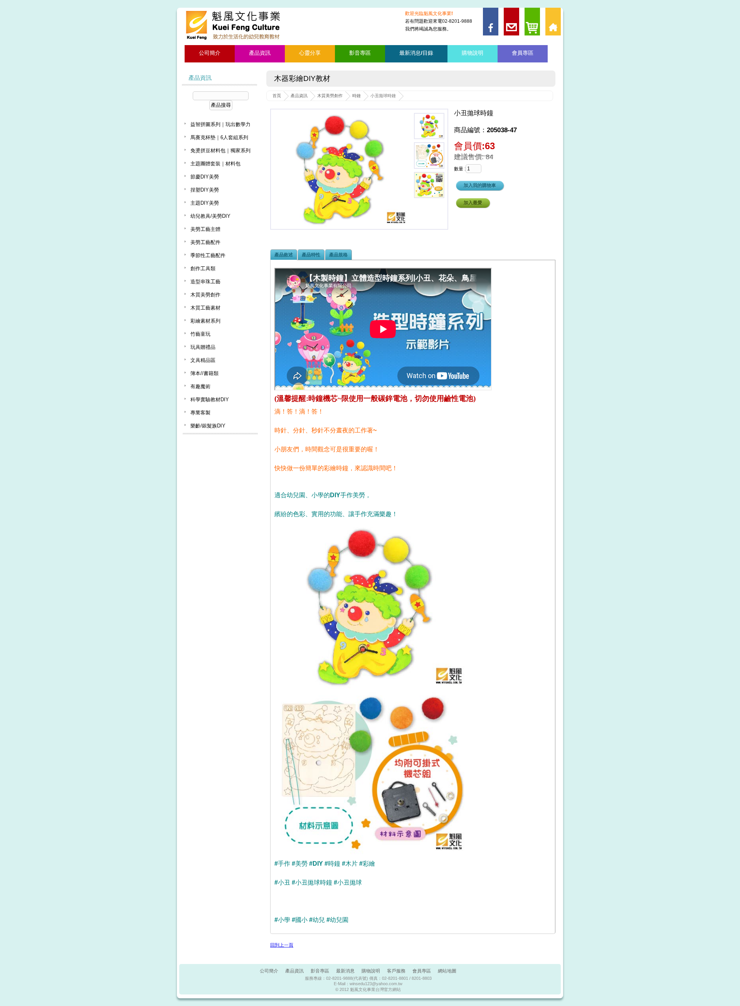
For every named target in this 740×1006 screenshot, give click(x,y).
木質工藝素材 (205, 308)
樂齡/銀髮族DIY (207, 426)
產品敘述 (283, 254)
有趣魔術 (200, 386)
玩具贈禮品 (202, 347)
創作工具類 (202, 268)
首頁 (276, 95)
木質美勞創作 (330, 95)
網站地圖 (447, 971)
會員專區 (522, 53)
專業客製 (200, 413)
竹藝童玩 (200, 334)
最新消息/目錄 (416, 53)
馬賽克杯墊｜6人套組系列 (219, 137)
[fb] (490, 10)
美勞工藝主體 (205, 229)
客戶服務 (396, 971)
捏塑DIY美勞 (204, 190)
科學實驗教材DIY (209, 399)
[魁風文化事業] (234, 25)
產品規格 (338, 254)
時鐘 (356, 95)
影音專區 (360, 53)
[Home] (552, 10)
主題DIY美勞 (204, 203)
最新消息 (345, 971)
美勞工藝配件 (205, 242)
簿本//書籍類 (204, 373)
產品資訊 (260, 53)
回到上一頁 (281, 945)
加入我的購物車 (480, 185)
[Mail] (510, 10)
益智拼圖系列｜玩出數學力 (220, 124)
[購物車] (531, 10)
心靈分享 (310, 53)
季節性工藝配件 (207, 255)
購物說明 (472, 53)
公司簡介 (209, 53)
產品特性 (311, 254)
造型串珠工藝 (205, 281)
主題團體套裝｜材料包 (215, 164)
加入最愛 (473, 202)
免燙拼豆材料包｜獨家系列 (220, 150)
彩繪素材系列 (205, 321)
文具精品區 (202, 360)
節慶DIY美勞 (204, 177)
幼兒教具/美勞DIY (210, 216)
